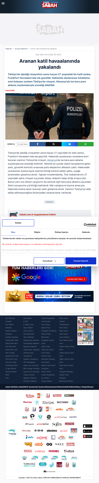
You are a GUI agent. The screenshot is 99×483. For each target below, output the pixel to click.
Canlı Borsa (27, 318)
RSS (25, 387)
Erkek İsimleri (46, 372)
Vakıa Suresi (63, 318)
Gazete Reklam (45, 387)
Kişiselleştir (48, 261)
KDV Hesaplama (29, 362)
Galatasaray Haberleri (31, 340)
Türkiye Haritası (29, 375)
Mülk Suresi (63, 331)
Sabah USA (9, 387)
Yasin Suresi (45, 324)
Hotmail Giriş (46, 356)
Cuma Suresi (45, 321)
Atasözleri (45, 368)
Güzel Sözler (46, 334)
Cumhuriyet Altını (11, 365)
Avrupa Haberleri (21, 49)
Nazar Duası (45, 346)
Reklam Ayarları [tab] (61, 232)
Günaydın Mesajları (66, 372)
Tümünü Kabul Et (80, 261)
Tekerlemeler (64, 324)
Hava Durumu (28, 331)
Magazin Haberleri (30, 378)
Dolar (7, 375)
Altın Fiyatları (10, 353)
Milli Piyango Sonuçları (31, 368)
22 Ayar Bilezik (10, 368)
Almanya (52, 160)
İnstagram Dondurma (48, 331)
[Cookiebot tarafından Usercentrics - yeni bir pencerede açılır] (85, 225)
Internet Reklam (57, 387)
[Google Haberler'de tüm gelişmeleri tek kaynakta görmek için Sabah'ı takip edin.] (49, 272)
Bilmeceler (45, 337)
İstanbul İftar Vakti (11, 340)
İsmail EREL (10, 90)
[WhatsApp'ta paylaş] (86, 144)
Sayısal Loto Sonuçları (31, 372)
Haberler (8, 49)
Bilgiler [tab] (37, 232)
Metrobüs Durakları (48, 359)
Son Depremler (28, 334)
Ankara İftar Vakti (11, 343)
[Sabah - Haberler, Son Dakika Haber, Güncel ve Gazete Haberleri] (49, 5)
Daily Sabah (19, 387)
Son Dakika (9, 324)
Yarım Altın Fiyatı (11, 359)
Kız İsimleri (45, 378)
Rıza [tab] (13, 232)
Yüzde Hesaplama (48, 318)
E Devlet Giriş (28, 324)
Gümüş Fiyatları (11, 372)
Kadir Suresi (63, 334)
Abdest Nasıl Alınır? (48, 365)
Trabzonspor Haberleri (31, 350)
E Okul (25, 321)
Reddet (18, 223)
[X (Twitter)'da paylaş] (54, 144)
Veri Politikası (10, 318)
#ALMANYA (49, 202)
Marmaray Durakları (66, 381)
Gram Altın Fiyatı (11, 350)
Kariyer (91, 387)
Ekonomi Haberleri (30, 381)
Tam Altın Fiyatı (11, 362)
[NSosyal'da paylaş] (70, 144)
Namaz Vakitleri (11, 331)
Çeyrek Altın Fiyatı (12, 356)
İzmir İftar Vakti (10, 346)
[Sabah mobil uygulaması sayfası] (14, 216)
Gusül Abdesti (64, 337)
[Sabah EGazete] (85, 350)
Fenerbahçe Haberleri (31, 343)
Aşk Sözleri (45, 362)
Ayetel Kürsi (45, 328)
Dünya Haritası (46, 381)
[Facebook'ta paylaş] (38, 144)
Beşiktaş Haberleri (30, 346)
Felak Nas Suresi (47, 350)
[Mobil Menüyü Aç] (3, 3)
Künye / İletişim (82, 387)
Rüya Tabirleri (28, 328)
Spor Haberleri (28, 337)
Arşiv (36, 387)
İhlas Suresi (63, 328)
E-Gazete (30, 387)
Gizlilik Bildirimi (69, 387)
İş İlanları (8, 321)
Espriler (62, 321)
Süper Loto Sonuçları (31, 365)
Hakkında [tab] (86, 232)
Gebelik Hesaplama (30, 359)
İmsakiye (8, 334)
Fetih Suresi (45, 353)
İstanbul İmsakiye (11, 337)
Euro (7, 378)
